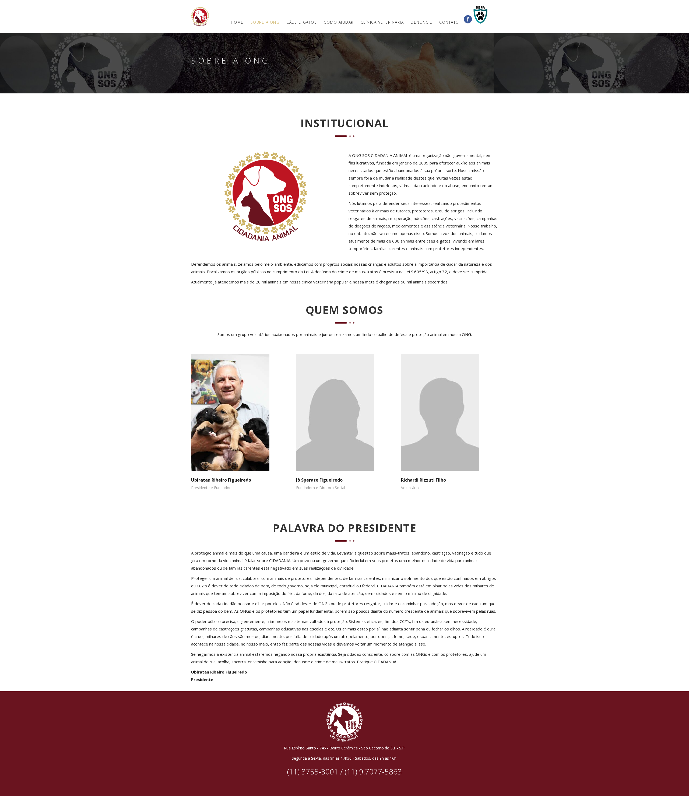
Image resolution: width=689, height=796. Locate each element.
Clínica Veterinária (382, 22)
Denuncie (421, 22)
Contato (449, 22)
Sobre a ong (265, 22)
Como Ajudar (339, 22)
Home (237, 22)
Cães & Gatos (301, 22)
